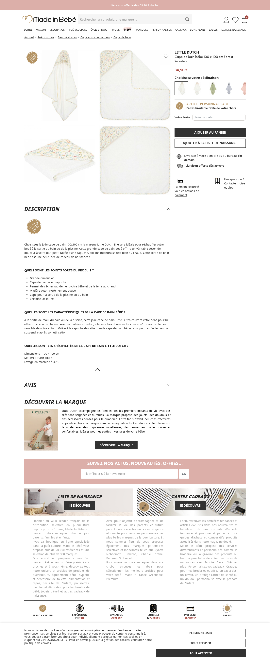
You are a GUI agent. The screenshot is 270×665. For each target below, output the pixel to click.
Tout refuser (201, 643)
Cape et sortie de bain (95, 37)
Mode (116, 29)
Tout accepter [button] (201, 653)
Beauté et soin (67, 37)
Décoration (57, 29)
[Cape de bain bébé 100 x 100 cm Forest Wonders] (181, 88)
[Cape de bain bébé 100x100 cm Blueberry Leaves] (213, 88)
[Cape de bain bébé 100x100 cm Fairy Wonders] (197, 88)
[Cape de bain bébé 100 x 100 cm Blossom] (245, 88)
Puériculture (78, 29)
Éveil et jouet (100, 29)
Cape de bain (122, 37)
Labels (213, 29)
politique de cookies (37, 643)
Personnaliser (162, 29)
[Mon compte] (226, 20)
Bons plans (197, 29)
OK (184, 474)
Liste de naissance (233, 29)
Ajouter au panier (210, 132)
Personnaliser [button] (200, 633)
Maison (41, 29)
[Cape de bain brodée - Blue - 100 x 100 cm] (229, 88)
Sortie (28, 29)
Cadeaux (181, 29)
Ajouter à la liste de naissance (210, 143)
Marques (142, 29)
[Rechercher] (187, 19)
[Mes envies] (235, 20)
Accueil (29, 37)
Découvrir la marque (116, 445)
